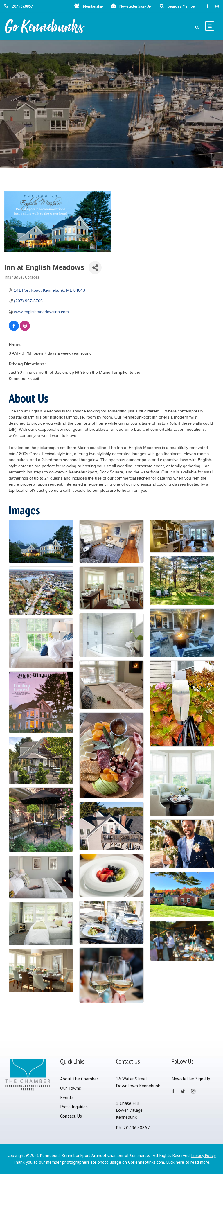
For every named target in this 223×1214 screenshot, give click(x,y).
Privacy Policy (203, 1155)
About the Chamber (79, 1079)
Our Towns (70, 1088)
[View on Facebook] (14, 329)
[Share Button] (95, 267)
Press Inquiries (74, 1106)
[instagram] (217, 6)
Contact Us (71, 1116)
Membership (93, 6)
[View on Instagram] (25, 329)
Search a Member (182, 6)
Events (67, 1097)
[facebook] (207, 6)
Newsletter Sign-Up (135, 6)
